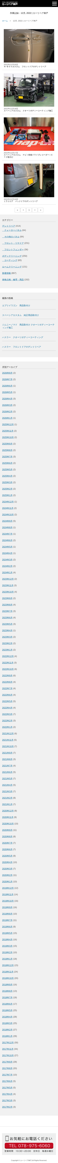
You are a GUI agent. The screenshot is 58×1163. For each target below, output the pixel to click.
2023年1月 (7, 650)
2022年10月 (8, 669)
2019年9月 (7, 907)
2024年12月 (8, 502)
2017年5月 (7, 1088)
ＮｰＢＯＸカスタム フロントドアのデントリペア (25, 66)
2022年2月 (7, 721)
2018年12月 (8, 965)
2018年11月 (7, 972)
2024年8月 (7, 527)
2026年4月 (7, 399)
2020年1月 (7, 881)
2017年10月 (8, 1055)
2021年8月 (7, 759)
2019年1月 (7, 959)
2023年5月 (7, 624)
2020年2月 (7, 875)
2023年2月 (7, 643)
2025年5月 (7, 469)
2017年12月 (8, 1042)
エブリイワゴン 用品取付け (16, 305)
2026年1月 (7, 418)
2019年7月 (7, 920)
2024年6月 (7, 540)
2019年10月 (8, 901)
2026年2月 (7, 411)
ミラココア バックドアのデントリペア (21, 201)
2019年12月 (8, 888)
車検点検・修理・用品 (13, 279)
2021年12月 (8, 733)
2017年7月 (7, 1075)
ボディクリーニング (12, 256)
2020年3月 (7, 869)
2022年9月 (7, 675)
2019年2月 (7, 952)
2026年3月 (7, 405)
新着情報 (6, 273)
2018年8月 (7, 991)
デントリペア (8, 226)
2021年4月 (7, 785)
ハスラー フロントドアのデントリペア (21, 347)
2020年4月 (7, 862)
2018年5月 (7, 1010)
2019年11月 (7, 894)
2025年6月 (7, 463)
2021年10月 (8, 746)
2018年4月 (7, 1017)
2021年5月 (7, 778)
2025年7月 (7, 457)
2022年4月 (7, 708)
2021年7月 (7, 766)
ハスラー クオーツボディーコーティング (22, 337)
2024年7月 (7, 534)
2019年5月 (7, 933)
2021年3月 (7, 791)
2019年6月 (7, 927)
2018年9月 (7, 985)
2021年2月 (7, 798)
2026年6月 (7, 386)
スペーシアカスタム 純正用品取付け (20, 315)
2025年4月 (7, 476)
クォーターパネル (12, 230)
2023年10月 (8, 592)
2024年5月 (7, 547)
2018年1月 (7, 1036)
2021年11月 (7, 740)
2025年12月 (8, 424)
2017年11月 (7, 1049)
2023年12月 (8, 579)
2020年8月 (7, 836)
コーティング (9, 260)
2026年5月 (7, 392)
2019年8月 (7, 914)
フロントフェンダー (13, 249)
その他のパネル (10, 237)
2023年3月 (7, 637)
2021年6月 (7, 772)
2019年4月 (7, 939)
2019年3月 (7, 946)
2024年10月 (8, 514)
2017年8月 (7, 1068)
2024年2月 (7, 566)
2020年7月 (7, 843)
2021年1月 (7, 804)
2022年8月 (7, 682)
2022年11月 (7, 663)
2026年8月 (7, 373)
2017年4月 (7, 1094)
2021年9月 (7, 753)
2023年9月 (7, 598)
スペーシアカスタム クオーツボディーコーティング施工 (28, 111)
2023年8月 (7, 605)
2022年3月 (7, 714)
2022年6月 (7, 695)
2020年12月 (8, 811)
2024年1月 (7, 572)
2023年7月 (7, 611)
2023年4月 (7, 630)
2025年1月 (7, 495)
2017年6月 (7, 1081)
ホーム (5, 21)
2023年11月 (7, 585)
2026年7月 (7, 379)
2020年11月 (7, 817)
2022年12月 (8, 656)
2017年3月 (7, 1100)
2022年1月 (7, 727)
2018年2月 (7, 1030)
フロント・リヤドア (13, 243)
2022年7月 (7, 688)
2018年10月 (8, 978)
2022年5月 (7, 701)
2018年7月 (7, 997)
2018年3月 (7, 1023)
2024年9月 (7, 521)
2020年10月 (8, 824)
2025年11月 (7, 431)
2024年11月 (7, 508)
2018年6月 (7, 1004)
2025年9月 (7, 444)
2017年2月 (7, 1107)
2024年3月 (7, 560)
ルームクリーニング (12, 267)
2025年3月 (7, 482)
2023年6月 (7, 618)
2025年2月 (7, 489)
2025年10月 (8, 437)
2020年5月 (7, 856)
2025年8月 (7, 450)
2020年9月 (7, 830)
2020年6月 (7, 849)
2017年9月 (7, 1062)
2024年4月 (7, 553)
